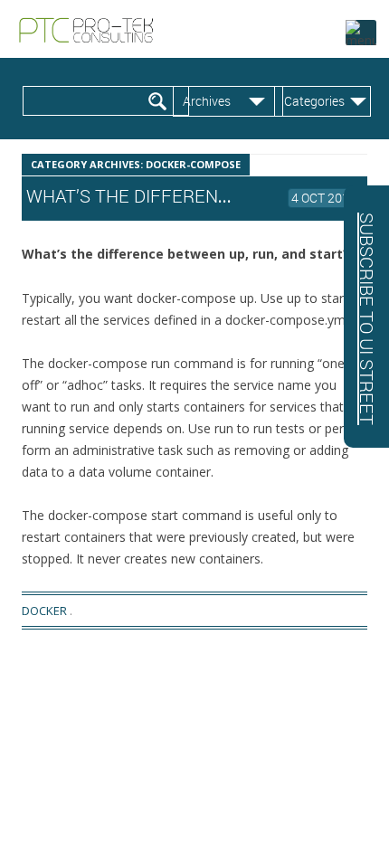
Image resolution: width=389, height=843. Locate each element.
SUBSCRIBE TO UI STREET (367, 319)
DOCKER (44, 610)
